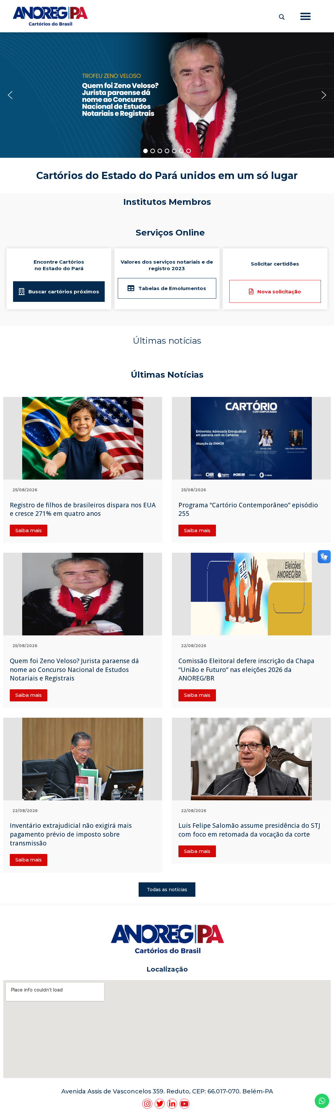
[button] (305, 16)
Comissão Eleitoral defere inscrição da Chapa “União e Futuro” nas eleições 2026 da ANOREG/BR (246, 669)
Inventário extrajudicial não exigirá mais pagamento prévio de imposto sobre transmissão (71, 834)
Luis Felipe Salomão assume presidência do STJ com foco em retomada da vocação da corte (249, 830)
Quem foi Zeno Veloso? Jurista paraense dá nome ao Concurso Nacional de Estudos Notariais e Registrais (74, 669)
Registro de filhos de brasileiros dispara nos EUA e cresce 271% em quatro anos (83, 509)
